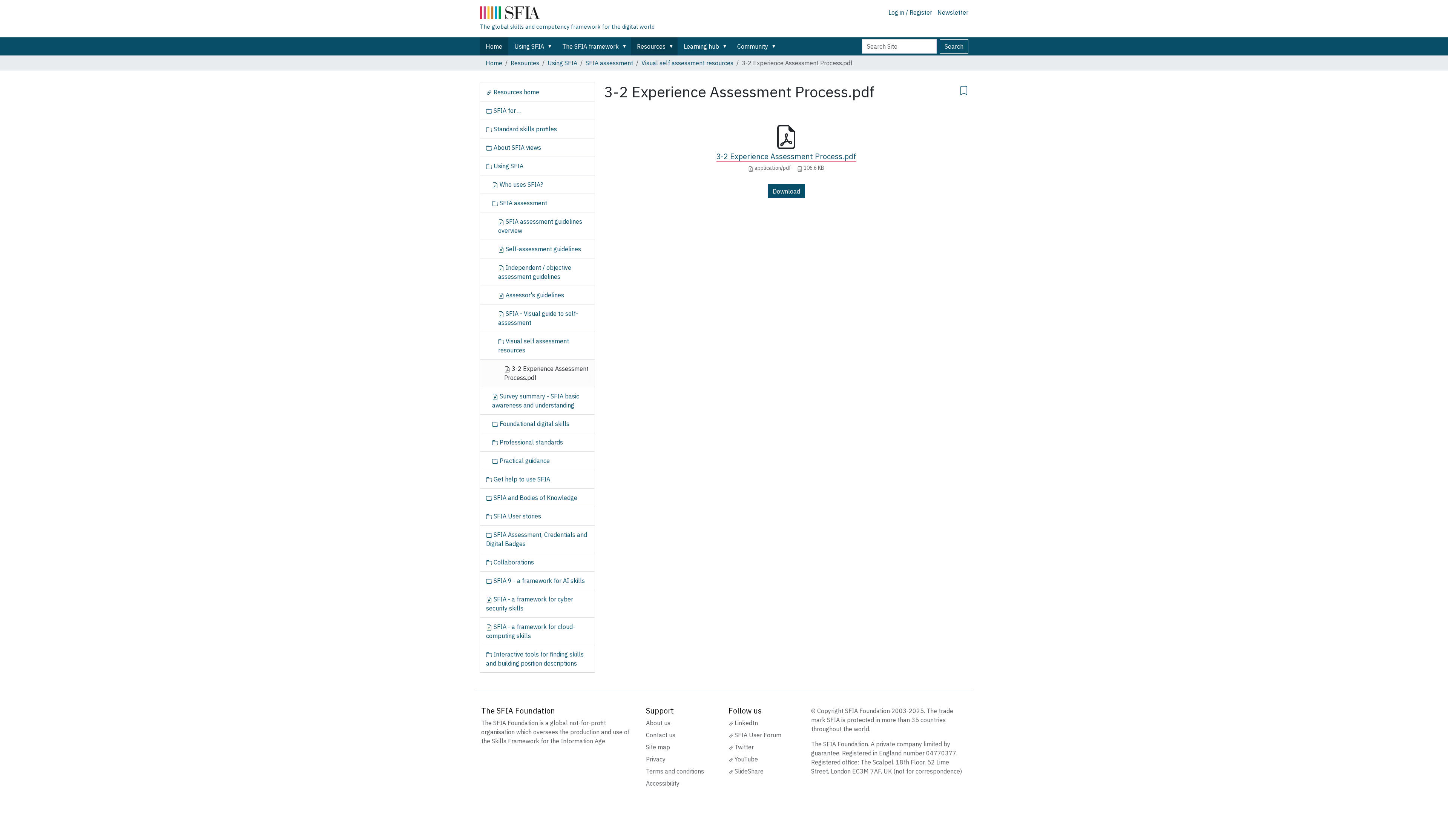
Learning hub (701, 46)
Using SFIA (529, 46)
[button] (551, 46)
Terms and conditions (675, 771)
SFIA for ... (506, 110)
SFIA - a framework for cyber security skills (529, 603)
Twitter (744, 747)
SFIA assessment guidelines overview (540, 226)
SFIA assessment (609, 63)
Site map (658, 747)
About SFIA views (516, 147)
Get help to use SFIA (521, 479)
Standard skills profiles (524, 129)
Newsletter (952, 12)
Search (954, 46)
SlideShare (749, 771)
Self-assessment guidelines (542, 249)
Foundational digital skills (533, 423)
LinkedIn (746, 723)
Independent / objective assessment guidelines (534, 272)
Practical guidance (524, 460)
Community (752, 46)
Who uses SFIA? (520, 184)
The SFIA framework (590, 46)
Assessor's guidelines (534, 295)
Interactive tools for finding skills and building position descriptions (535, 658)
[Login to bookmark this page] (963, 89)
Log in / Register (910, 12)
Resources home (515, 92)
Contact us (660, 735)
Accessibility (663, 783)
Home (494, 46)
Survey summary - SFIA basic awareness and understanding (535, 400)
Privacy (656, 759)
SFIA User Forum (758, 735)
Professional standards (530, 442)
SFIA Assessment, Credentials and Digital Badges (536, 539)
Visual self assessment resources (687, 63)
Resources (651, 46)
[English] (567, 14)
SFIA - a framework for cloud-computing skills (530, 631)
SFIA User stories (516, 516)
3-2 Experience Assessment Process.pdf (786, 156)
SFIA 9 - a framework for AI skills (538, 580)
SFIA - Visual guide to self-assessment (538, 318)
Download (786, 191)
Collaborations (513, 562)
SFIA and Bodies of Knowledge (534, 497)
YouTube (746, 759)
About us (658, 723)
